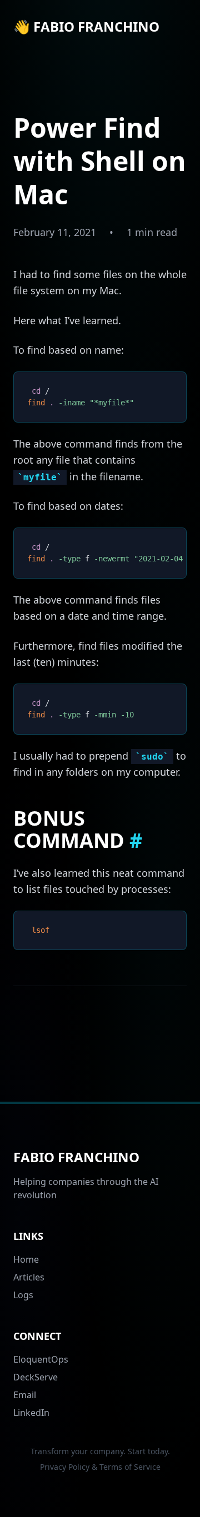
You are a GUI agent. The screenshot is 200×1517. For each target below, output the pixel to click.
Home (26, 1259)
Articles (28, 1277)
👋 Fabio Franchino (86, 27)
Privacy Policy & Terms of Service (100, 1466)
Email (24, 1395)
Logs (23, 1295)
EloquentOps (40, 1359)
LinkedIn (31, 1413)
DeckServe (35, 1377)
